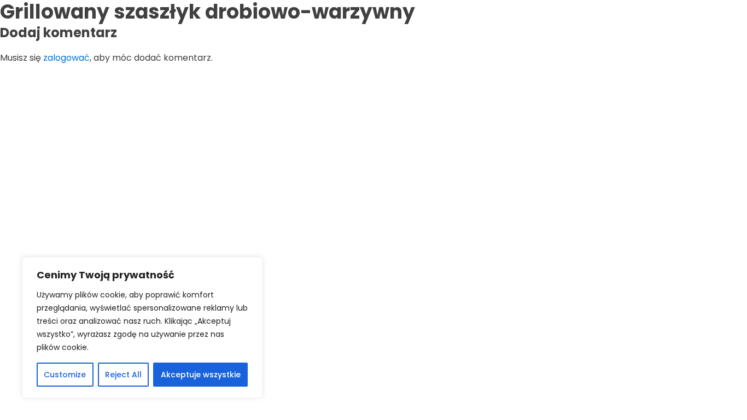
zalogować (66, 57)
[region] (142, 327)
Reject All (123, 374)
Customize (65, 374)
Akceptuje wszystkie (201, 374)
